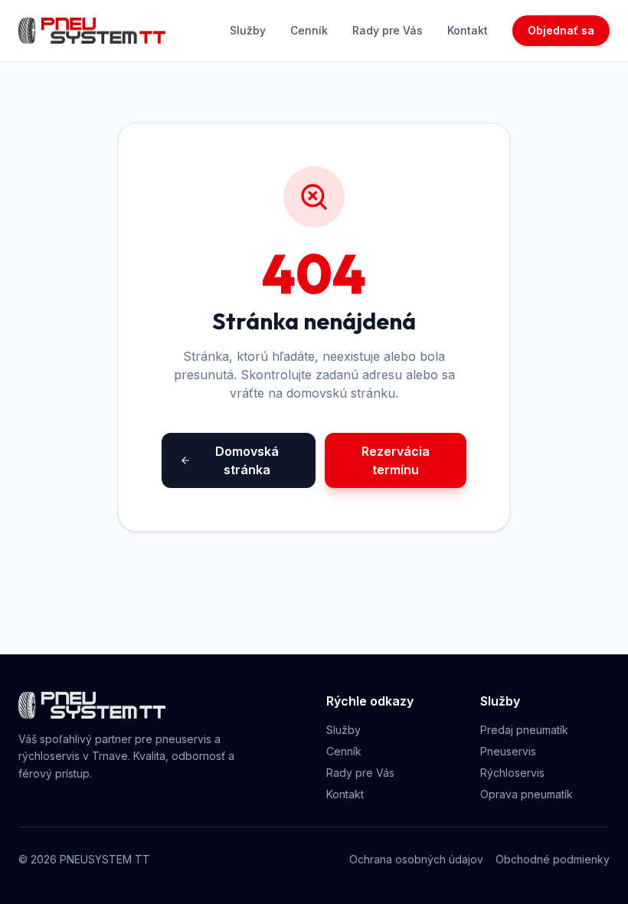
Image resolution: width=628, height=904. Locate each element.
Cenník (309, 30)
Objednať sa (561, 30)
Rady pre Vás (387, 30)
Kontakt (467, 30)
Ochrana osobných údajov (416, 859)
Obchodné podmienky (553, 859)
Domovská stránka (247, 460)
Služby (248, 30)
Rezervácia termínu (395, 460)
